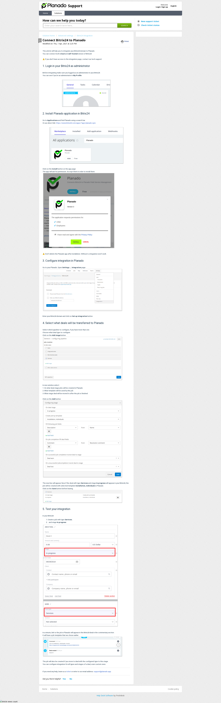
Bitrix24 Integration (85, 35)
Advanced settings (65, 35)
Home (45, 13)
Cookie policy (173, 689)
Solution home (49, 35)
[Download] (106, 329)
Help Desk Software (105, 695)
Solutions (58, 13)
